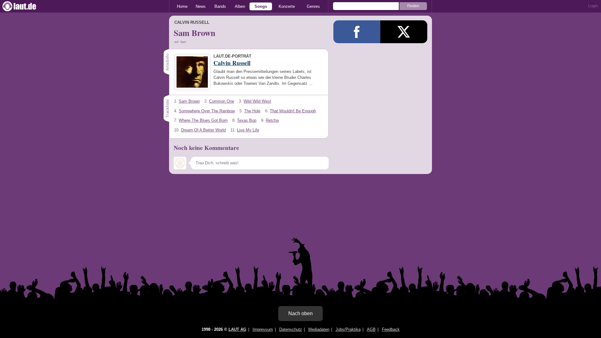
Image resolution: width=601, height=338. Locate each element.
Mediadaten (318, 329)
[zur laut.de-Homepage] (25, 6)
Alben (240, 6)
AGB (371, 329)
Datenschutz (290, 329)
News (201, 6)
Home (182, 6)
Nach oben (300, 313)
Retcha (272, 120)
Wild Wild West (257, 101)
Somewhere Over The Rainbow (207, 111)
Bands (220, 6)
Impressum (263, 329)
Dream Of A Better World (203, 130)
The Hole (252, 111)
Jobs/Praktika (348, 329)
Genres (313, 6)
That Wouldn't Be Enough (293, 111)
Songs (260, 6)
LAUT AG (237, 329)
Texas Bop (246, 120)
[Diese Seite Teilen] (356, 31)
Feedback (391, 329)
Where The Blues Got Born (203, 120)
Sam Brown (189, 101)
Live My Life (248, 130)
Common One (221, 101)
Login (593, 5)
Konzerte (287, 6)
